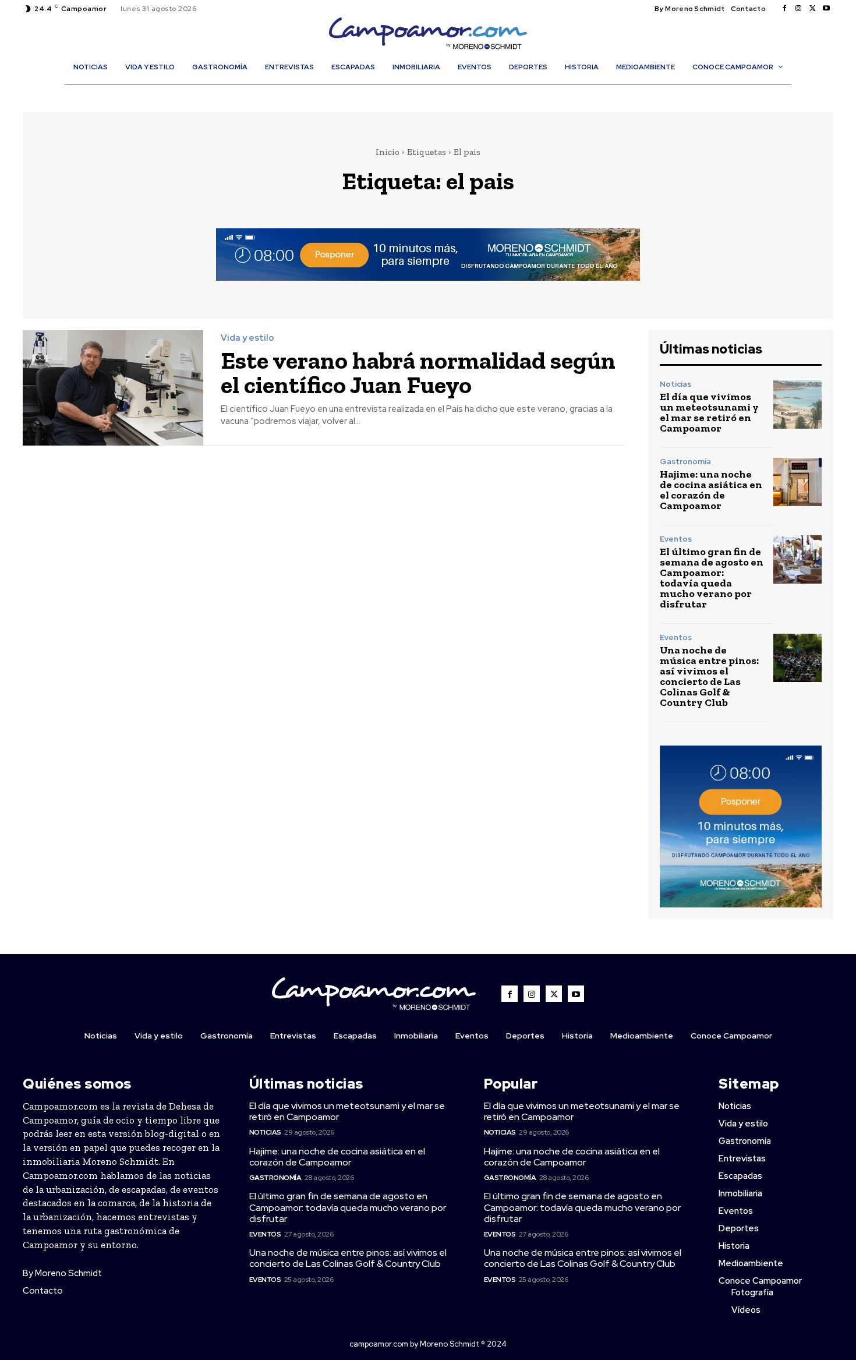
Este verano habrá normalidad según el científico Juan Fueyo (418, 372)
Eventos (676, 539)
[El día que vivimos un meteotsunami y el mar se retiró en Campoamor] (797, 404)
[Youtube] (826, 9)
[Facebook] (784, 9)
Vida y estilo (247, 338)
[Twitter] (812, 9)
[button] (434, 92)
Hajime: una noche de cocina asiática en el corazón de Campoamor (711, 490)
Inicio (387, 152)
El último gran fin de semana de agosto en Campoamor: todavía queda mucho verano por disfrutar (711, 577)
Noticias (675, 384)
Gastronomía (685, 461)
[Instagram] (798, 9)
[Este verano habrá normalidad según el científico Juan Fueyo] (113, 388)
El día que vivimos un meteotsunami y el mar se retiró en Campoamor (709, 412)
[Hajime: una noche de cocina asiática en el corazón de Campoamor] (797, 482)
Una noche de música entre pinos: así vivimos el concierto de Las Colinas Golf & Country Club (709, 676)
